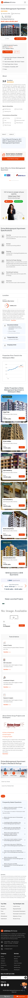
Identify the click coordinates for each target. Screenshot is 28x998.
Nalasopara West (6, 13)
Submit (2, 796)
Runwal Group (16, 918)
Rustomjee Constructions (19, 913)
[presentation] (4, 134)
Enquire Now (21, 996)
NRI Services (17, 967)
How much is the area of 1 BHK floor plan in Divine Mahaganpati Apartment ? (13, 846)
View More (6, 652)
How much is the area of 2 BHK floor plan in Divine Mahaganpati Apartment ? (13, 852)
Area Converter (18, 963)
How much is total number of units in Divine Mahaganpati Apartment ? (12, 840)
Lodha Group (16, 906)
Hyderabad (4, 918)
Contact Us (3, 965)
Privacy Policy (4, 969)
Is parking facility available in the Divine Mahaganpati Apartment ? (12, 823)
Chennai (3, 913)
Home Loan (17, 965)
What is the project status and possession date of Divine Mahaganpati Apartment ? (11, 834)
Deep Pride (6, 412)
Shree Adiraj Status (8, 528)
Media (2, 956)
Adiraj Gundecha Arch (9, 557)
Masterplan (24, 25)
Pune (2, 911)
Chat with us (19, 201)
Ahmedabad (4, 916)
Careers (3, 960)
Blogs (2, 967)
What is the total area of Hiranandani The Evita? (13, 818)
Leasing (16, 960)
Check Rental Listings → (13, 158)
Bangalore (3, 908)
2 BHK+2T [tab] (11, 134)
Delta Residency (7, 470)
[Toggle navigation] (25, 2)
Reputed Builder (17, 908)
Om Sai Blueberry (8, 499)
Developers (17, 969)
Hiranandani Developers (19, 911)
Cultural (3, 958)
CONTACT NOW (8, 51)
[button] (26, 585)
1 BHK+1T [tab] (4, 134)
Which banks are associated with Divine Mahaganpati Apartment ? (12, 828)
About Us (3, 963)
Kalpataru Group (17, 916)
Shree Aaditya (7, 441)
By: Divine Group (16, 13)
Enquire (21, 418)
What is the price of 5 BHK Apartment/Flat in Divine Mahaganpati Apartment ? (13, 858)
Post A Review (21, 38)
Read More (13, 320)
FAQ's (18, 51)
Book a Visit (9, 201)
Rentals (16, 958)
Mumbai (3, 906)
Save (8, 38)
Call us (8, 996)
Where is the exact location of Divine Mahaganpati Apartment (12, 808)
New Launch (17, 956)
